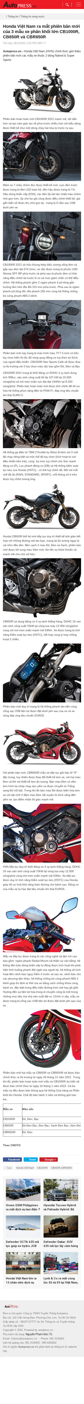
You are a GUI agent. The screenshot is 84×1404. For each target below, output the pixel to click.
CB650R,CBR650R (61, 1168)
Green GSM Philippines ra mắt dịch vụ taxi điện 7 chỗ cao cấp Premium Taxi (23, 1208)
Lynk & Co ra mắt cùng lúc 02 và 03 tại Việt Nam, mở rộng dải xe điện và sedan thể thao (61, 1281)
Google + (50, 1159)
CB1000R (42, 1168)
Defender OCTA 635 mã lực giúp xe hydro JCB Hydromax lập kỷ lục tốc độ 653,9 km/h (22, 1244)
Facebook (14, 1159)
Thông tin (13, 16)
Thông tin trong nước (33, 16)
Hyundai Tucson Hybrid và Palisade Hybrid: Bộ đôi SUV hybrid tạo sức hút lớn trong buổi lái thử (60, 1208)
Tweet (32, 1159)
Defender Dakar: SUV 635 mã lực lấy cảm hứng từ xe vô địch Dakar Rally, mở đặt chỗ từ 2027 (61, 1244)
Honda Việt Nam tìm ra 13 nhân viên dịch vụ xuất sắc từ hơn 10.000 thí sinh (21, 1281)
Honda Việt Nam (25, 1168)
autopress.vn (45, 1329)
